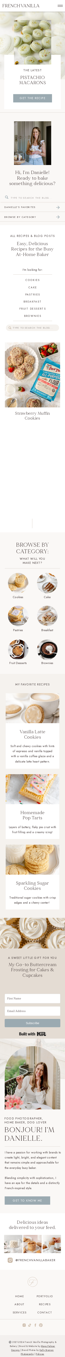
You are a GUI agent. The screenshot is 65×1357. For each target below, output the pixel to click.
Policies (40, 1354)
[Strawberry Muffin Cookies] (32, 143)
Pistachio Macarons (32, 80)
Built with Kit (32, 1033)
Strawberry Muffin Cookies (32, 416)
